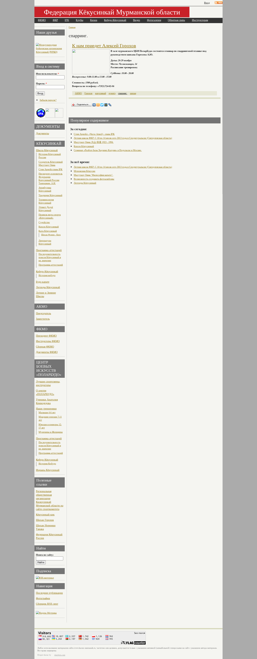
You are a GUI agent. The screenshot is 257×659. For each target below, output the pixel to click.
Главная (72, 27)
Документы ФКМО (47, 352)
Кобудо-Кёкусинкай (115, 20)
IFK (67, 20)
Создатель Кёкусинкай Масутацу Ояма (51, 163)
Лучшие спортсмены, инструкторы (48, 383)
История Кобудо (47, 463)
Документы (42, 133)
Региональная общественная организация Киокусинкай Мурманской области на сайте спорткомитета (49, 500)
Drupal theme (43, 655)
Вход (207, 2)
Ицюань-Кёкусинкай (47, 470)
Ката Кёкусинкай (48, 231)
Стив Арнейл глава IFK (50, 169)
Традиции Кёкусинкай (50, 195)
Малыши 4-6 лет (47, 412)
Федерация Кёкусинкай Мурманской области (112, 12)
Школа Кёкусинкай (47, 150)
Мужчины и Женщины (51, 432)
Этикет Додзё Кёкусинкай (46, 209)
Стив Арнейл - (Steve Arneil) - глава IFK (94, 134)
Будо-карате (42, 281)
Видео (136, 20)
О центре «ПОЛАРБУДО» (45, 392)
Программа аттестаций (49, 250)
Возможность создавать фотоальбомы (94, 179)
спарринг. (122, 93)
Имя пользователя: (47, 73)
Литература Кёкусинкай (45, 242)
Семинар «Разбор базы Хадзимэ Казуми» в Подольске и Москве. (108, 150)
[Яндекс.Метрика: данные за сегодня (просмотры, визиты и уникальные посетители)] (46, 613)
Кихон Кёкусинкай (49, 226)
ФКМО (42, 20)
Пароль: (41, 83)
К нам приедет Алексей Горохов (104, 45)
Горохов (88, 93)
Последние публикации (49, 593)
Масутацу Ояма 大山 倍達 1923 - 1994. (93, 142)
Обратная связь (176, 20)
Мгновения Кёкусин (84, 171)
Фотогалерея (154, 20)
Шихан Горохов (45, 520)
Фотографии (43, 598)
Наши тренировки (46, 408)
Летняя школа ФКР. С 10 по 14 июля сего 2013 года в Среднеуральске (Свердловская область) (123, 138)
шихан (133, 93)
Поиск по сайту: (45, 554)
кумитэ (112, 93)
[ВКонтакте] (94, 104)
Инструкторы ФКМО (48, 341)
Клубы (79, 20)
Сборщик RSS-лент (47, 603)
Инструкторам (200, 20)
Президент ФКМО (46, 335)
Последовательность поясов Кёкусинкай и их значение (50, 257)
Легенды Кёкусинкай (48, 287)
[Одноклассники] (98, 104)
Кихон (93, 20)
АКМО (78, 93)
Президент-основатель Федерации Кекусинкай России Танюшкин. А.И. (50, 178)
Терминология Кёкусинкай (46, 201)
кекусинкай (100, 93)
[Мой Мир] (106, 104)
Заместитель (43, 318)
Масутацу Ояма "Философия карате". (93, 175)
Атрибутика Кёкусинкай (45, 189)
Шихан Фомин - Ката (51, 234)
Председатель (43, 313)
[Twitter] (102, 104)
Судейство (44, 222)
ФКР (55, 20)
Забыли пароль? (48, 100)
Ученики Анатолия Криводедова (47, 401)
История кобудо (47, 275)
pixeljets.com (59, 655)
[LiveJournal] (110, 104)
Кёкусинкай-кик (45, 514)
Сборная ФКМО (45, 346)
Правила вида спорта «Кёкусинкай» (50, 216)
